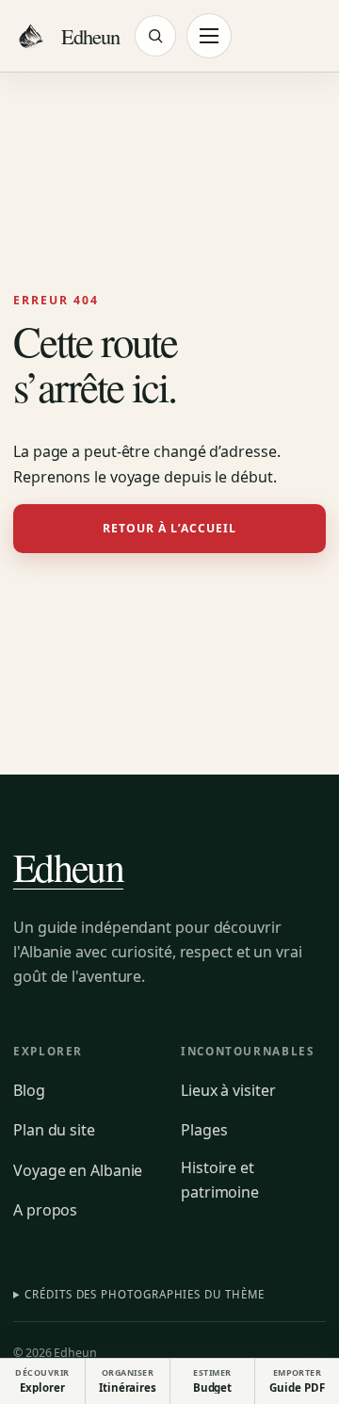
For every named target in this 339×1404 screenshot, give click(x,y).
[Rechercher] (155, 36)
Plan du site (54, 1129)
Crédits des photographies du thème (144, 1294)
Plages (204, 1129)
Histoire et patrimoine (220, 1179)
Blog (29, 1090)
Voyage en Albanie (77, 1170)
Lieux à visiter (228, 1090)
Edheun (68, 867)
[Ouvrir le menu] (209, 35)
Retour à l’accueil (170, 528)
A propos (45, 1210)
